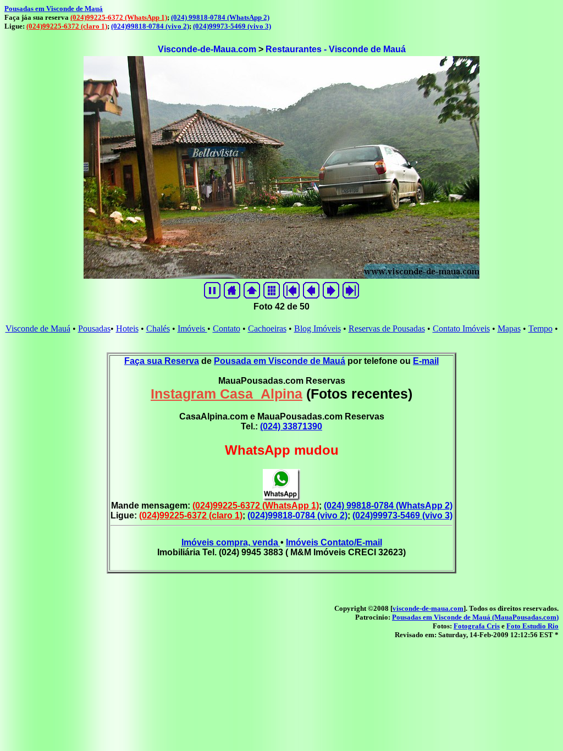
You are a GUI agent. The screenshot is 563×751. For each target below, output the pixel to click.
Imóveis (192, 328)
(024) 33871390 (291, 426)
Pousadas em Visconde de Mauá (53, 8)
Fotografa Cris (477, 626)
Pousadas (94, 328)
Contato (226, 328)
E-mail (426, 361)
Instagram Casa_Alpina (226, 393)
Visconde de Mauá (37, 328)
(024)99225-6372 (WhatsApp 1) (118, 17)
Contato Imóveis (461, 328)
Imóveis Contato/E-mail (334, 542)
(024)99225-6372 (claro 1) (66, 26)
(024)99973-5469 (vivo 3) (232, 26)
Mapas (509, 328)
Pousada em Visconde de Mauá (279, 361)
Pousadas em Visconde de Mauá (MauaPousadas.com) (475, 617)
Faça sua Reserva (161, 361)
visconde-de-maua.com (428, 608)
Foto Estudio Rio (532, 626)
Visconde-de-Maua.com (207, 49)
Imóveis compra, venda (230, 542)
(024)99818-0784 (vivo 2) (150, 26)
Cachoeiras (267, 328)
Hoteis (127, 328)
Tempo (540, 328)
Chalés (158, 328)
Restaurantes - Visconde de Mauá (336, 49)
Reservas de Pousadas (387, 328)
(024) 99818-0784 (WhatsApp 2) (220, 17)
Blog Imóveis (317, 328)
